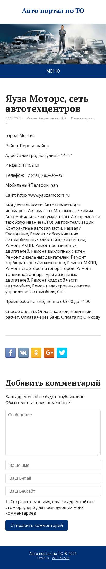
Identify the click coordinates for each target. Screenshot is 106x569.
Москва (32, 118)
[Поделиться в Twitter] (62, 353)
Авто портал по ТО (53, 10)
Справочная (48, 118)
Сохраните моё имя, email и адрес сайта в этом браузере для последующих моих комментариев (50, 507)
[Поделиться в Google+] (49, 353)
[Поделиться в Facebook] (10, 353)
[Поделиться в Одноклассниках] (36, 353)
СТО (62, 118)
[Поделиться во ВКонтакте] (23, 353)
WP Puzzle (60, 557)
